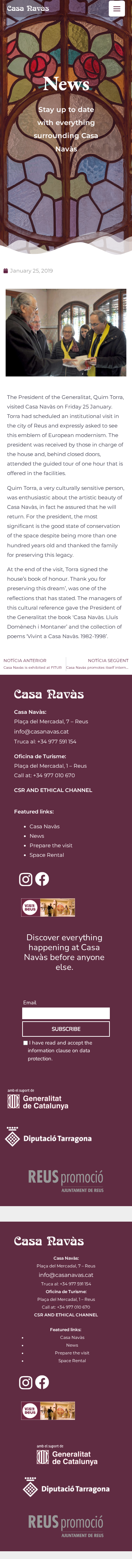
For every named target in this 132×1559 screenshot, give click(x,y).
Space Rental (47, 855)
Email (29, 1002)
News (37, 836)
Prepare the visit (51, 845)
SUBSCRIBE (66, 1029)
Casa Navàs (44, 826)
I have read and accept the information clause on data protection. (60, 1050)
